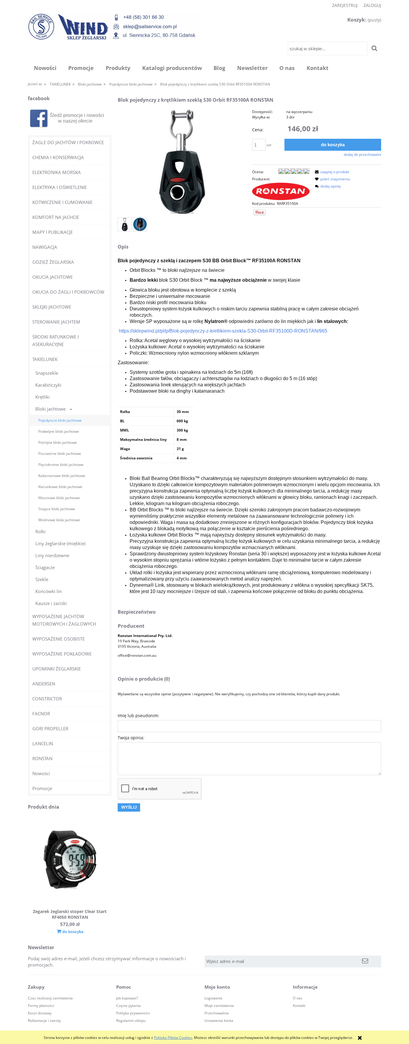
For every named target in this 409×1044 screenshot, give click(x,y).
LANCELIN (42, 743)
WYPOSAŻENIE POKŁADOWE (62, 654)
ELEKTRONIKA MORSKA (56, 172)
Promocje (42, 788)
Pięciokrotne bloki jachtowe (61, 464)
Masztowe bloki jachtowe (59, 497)
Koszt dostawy (39, 1013)
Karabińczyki (48, 385)
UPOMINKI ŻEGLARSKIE (56, 669)
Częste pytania (128, 1005)
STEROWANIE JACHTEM (56, 322)
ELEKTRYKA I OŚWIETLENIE (59, 187)
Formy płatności (41, 1005)
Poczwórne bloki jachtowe (59, 453)
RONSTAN (42, 758)
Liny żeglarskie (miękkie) (60, 543)
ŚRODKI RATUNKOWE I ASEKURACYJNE (55, 340)
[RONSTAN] (281, 191)
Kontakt (299, 1005)
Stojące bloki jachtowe (56, 508)
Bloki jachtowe (50, 409)
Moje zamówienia (219, 1005)
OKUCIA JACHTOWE (52, 277)
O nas (297, 998)
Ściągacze (45, 567)
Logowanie (213, 998)
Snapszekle (46, 373)
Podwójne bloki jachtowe (58, 431)
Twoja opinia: (131, 737)
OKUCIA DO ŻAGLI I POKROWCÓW (68, 292)
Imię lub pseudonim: (138, 715)
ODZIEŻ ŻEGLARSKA (53, 262)
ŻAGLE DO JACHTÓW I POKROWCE (68, 142)
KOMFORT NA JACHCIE (55, 217)
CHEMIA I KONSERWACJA (58, 157)
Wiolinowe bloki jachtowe (59, 519)
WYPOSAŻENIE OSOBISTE (58, 639)
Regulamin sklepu (131, 1020)
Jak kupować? (127, 998)
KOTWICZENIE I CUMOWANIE (62, 202)
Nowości (41, 773)
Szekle (41, 579)
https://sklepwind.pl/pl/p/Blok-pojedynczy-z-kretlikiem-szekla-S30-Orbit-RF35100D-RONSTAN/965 (223, 330)
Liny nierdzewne (52, 555)
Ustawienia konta (219, 1020)
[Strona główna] (115, 26)
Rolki (40, 531)
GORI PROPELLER (50, 728)
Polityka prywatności (133, 1013)
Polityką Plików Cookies (173, 1037)
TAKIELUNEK (44, 359)
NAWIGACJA (44, 247)
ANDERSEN (43, 684)
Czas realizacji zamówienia (50, 998)
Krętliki (42, 397)
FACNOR (41, 714)
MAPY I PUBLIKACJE (52, 232)
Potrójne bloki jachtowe (57, 442)
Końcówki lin (48, 591)
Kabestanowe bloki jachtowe (61, 475)
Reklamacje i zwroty (44, 1020)
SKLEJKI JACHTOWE (51, 307)
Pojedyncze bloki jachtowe (60, 420)
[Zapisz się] (365, 961)
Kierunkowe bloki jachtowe (60, 486)
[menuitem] (45, 67)
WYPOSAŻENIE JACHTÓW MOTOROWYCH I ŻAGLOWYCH (64, 620)
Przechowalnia (217, 1013)
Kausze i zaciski (51, 603)
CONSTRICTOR (47, 699)
